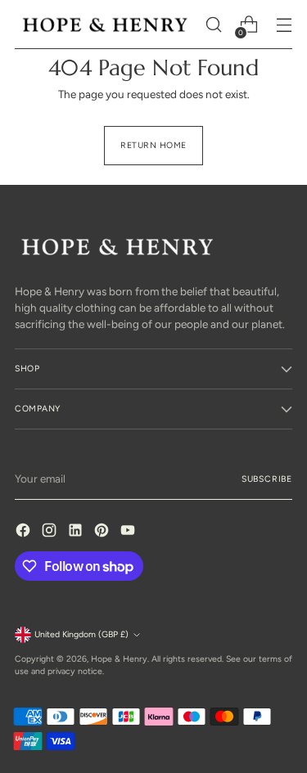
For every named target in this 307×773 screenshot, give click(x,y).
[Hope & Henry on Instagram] (51, 532)
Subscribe (267, 479)
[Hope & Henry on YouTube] (129, 532)
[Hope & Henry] (105, 24)
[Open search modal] (213, 25)
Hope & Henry (119, 659)
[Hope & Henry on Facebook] (24, 532)
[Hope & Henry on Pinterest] (103, 532)
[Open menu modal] (283, 25)
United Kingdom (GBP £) (81, 634)
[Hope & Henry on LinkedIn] (77, 532)
